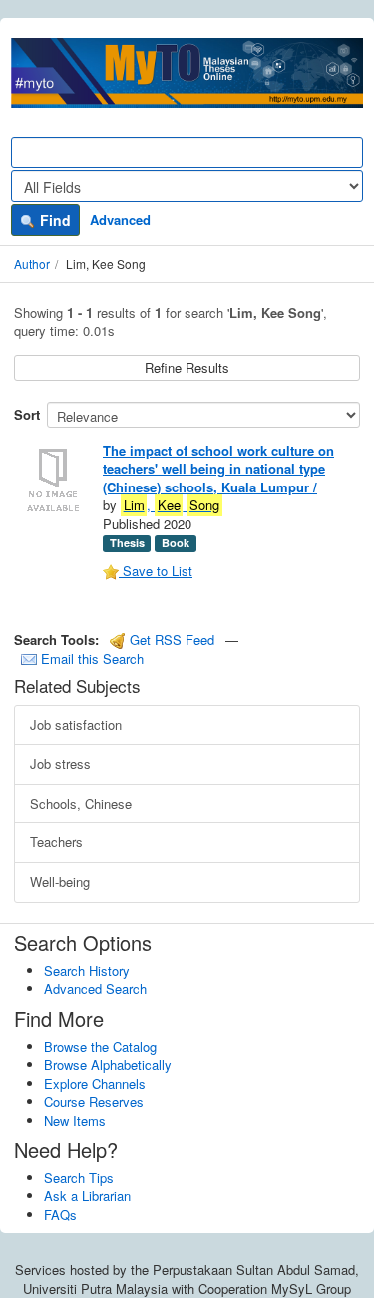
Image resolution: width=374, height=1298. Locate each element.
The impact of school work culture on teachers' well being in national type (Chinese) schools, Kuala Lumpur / (218, 468)
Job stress (60, 763)
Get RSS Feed (170, 639)
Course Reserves (94, 1101)
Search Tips (79, 1177)
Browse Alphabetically (108, 1064)
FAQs (60, 1214)
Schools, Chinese (81, 803)
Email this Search (90, 658)
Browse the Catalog (100, 1046)
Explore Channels (95, 1083)
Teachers (56, 841)
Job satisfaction (76, 724)
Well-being (60, 881)
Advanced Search (95, 988)
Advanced (120, 219)
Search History (87, 970)
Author (32, 263)
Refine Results (187, 367)
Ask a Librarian (87, 1195)
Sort (27, 414)
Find (53, 220)
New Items (75, 1120)
